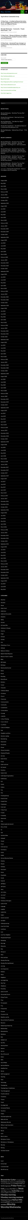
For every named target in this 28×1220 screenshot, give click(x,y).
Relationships (4, 1028)
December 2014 (5, 569)
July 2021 (3, 345)
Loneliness (3, 929)
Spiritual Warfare (5, 1065)
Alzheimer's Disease (5, 628)
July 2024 (3, 243)
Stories (2, 1071)
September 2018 (5, 441)
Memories (3, 946)
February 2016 (4, 529)
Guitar (2, 852)
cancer (22, 1180)
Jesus (2, 889)
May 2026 (3, 183)
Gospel (2, 841)
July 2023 (3, 277)
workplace (4, 1204)
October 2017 (4, 473)
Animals (3, 636)
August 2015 (4, 546)
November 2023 (5, 265)
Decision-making (5, 736)
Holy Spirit (3, 869)
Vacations (3, 1110)
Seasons (3, 1048)
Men (2, 949)
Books (2, 670)
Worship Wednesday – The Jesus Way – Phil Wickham (11, 165)
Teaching (3, 1076)
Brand (2, 673)
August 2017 (4, 478)
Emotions (3, 770)
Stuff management (5, 1074)
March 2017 (4, 493)
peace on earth (4, 991)
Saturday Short (4, 1045)
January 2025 (4, 226)
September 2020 (5, 373)
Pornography (4, 1003)
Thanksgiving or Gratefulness (8, 1088)
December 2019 (5, 399)
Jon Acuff (3, 895)
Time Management (5, 1091)
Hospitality (3, 875)
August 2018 (4, 444)
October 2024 (4, 234)
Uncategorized (4, 1105)
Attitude (3, 648)
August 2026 (4, 180)
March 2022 (4, 322)
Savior (11, 1202)
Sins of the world (5, 1054)
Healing (3, 861)
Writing (3, 1147)
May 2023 (3, 282)
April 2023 (3, 285)
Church (2, 696)
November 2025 (5, 197)
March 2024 (4, 254)
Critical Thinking (5, 719)
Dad (2, 730)
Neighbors (3, 977)
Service (2, 1051)
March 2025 (4, 220)
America (3, 631)
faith (24, 1183)
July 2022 (3, 311)
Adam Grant (4, 608)
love (22, 1191)
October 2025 (4, 200)
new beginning (4, 980)
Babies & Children (5, 650)
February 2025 (4, 223)
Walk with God (4, 1119)
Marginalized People (6, 937)
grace (5, 1188)
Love (2, 932)
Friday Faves (4, 809)
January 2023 (4, 294)
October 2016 (4, 507)
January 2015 (4, 566)
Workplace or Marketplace (7, 1142)
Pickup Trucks (4, 997)
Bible (2, 659)
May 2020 (3, 385)
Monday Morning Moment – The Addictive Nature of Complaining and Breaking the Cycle (13, 126)
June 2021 (3, 348)
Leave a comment (13, 32)
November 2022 (5, 299)
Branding (3, 676)
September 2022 (5, 305)
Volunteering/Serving (6, 1116)
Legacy (2, 915)
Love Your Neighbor (5, 934)
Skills (2, 1059)
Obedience (3, 986)
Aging (2, 619)
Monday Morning (5, 960)
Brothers (3, 682)
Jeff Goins (3, 886)
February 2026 (4, 192)
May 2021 (3, 351)
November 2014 (5, 572)
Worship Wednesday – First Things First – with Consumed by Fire (13, 145)
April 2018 (3, 456)
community (7, 1183)
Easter (21, 1183)
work (2, 1133)
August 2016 (4, 512)
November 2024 (5, 231)
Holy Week (12, 1188)
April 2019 (3, 422)
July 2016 (3, 515)
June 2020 (3, 382)
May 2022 (3, 316)
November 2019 (5, 402)
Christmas (3, 693)
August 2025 (4, 206)
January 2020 (4, 396)
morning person (4, 969)
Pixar (2, 1000)
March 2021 (4, 356)
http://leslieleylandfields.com (8, 76)
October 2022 (4, 302)
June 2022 (3, 314)
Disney (2, 747)
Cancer (2, 685)
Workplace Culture (5, 1139)
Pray (2, 1005)
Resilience (3, 1034)
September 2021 (5, 339)
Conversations (4, 710)
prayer (8, 1202)
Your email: (3, 58)
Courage (3, 713)
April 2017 (3, 490)
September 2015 (5, 544)
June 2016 (3, 518)
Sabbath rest (4, 1039)
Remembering (4, 1031)
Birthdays (3, 665)
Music (2, 974)
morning (3, 966)
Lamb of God (4, 903)
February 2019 (4, 427)
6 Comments (9, 40)
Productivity (4, 1008)
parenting (3, 1202)
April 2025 (3, 217)
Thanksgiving (4, 1085)
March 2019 (4, 424)
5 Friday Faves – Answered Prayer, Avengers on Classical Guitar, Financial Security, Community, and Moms (13, 44)
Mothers (3, 971)
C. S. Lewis (18, 1180)
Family (2, 784)
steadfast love (4, 1068)
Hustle (2, 878)
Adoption (3, 616)
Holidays (3, 866)
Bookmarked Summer (6, 668)
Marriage (3, 943)
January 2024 (4, 260)
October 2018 (4, 439)
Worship (3, 1145)
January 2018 (4, 464)
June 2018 (3, 450)
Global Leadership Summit (7, 824)
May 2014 (3, 589)
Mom (2, 954)
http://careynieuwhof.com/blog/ (8, 90)
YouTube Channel (5, 1150)
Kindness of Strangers (6, 900)
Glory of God (4, 827)
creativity (3, 716)
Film (2, 792)
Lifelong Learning (5, 923)
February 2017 (4, 495)
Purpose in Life (4, 1014)
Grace (2, 844)
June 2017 (3, 484)
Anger (2, 633)
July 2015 (3, 549)
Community (4, 704)
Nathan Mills (17, 1200)
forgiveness (8, 1186)
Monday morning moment (12, 1197)
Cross (12, 1183)
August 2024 (4, 240)
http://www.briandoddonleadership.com (10, 87)
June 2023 (3, 280)
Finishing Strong (5, 795)
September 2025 (5, 203)
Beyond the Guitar (5, 79)
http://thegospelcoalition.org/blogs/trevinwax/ (12, 81)
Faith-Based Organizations (7, 775)
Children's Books (5, 690)
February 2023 (4, 291)
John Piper (4, 1191)
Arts (2, 642)
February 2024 (4, 257)
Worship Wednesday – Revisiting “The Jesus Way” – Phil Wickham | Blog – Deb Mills (13, 142)
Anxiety (3, 639)
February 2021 (4, 359)
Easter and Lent (4, 764)
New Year (3, 983)
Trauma (2, 1099)
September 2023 (5, 271)
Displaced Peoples (5, 753)
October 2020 (4, 370)
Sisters (2, 1057)
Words (2, 1130)
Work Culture (4, 1136)
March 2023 (4, 288)
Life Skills (3, 920)
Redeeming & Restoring (6, 1025)
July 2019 (3, 413)
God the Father (4, 835)
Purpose (3, 1011)
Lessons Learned (5, 917)
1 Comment (12, 25)
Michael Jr (3, 951)
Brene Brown (4, 679)
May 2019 (3, 419)
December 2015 (5, 535)
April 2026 (3, 186)
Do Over (3, 756)
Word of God (4, 1128)
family (3, 1186)
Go (1, 829)
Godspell (3, 838)
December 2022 (5, 297)
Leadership (3, 912)
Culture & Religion (5, 727)
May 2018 (3, 453)
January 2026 (4, 194)
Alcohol (3, 622)
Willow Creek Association (7, 1125)
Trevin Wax (16, 1202)
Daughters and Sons (5, 733)
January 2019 (4, 430)
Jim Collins (3, 892)
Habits (2, 855)
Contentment (4, 707)
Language (3, 906)
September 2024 (5, 237)
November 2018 (5, 436)
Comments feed (4, 1166)
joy (7, 1191)
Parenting (3, 988)
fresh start (3, 807)
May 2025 (3, 214)
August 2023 (4, 274)
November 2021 (5, 333)
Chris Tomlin (10, 1182)
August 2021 (4, 342)
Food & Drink (4, 798)
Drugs (2, 761)
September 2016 (5, 510)
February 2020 (4, 393)
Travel (2, 1102)
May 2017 (3, 487)
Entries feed (4, 1163)
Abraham (3, 602)
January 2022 (4, 328)
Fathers (2, 787)
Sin (13, 1202)
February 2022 (4, 325)
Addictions (3, 611)
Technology (3, 1082)
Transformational (5, 1093)
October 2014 (4, 575)
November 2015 (5, 538)
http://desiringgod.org (6, 93)
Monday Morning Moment (7, 963)
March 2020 (4, 390)
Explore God (4, 773)
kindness (10, 1191)
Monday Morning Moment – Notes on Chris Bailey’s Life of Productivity (13, 169)
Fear (2, 790)
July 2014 (3, 583)
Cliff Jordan (3, 1183)
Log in (2, 1161)
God (2, 832)
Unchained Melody (5, 1108)
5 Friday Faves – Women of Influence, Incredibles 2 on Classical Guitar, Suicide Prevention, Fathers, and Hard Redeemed (14, 37)
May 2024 (3, 248)
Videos (2, 1113)
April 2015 (3, 558)
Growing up (3, 849)
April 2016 (3, 524)
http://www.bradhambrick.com (8, 84)
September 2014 (5, 578)
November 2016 (5, 504)
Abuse (2, 605)
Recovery (3, 1022)
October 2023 (4, 268)
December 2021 (5, 331)
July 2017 (3, 481)
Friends (2, 812)
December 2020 (5, 365)
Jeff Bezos (3, 883)
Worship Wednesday (11, 1207)
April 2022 (3, 319)
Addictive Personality (6, 614)
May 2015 (3, 555)
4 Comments (9, 47)
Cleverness (3, 699)
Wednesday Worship (6, 1122)
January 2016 (4, 532)
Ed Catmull (3, 767)
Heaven (2, 863)
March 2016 (4, 527)
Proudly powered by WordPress (7, 1218)
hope (17, 1188)
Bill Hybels (3, 662)
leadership (15, 1191)
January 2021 (4, 362)
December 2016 (5, 501)
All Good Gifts (4, 625)
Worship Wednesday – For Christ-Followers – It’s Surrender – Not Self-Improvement (13, 159)
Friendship (3, 815)
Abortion (3, 599)
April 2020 (3, 387)
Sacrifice (3, 1042)
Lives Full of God (5, 926)
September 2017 (5, 475)
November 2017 (5, 470)
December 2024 (5, 228)
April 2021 (3, 353)
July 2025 (3, 209)
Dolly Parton (4, 758)
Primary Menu (26, 12)
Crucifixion (3, 724)
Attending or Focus (5, 645)
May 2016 (3, 521)
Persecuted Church (5, 994)
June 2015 (3, 552)
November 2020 (5, 368)
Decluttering (4, 739)
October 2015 (4, 541)
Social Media (4, 1062)
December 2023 (5, 263)
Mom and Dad (4, 957)
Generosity (3, 818)
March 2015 (4, 561)
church (14, 1182)
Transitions (3, 1096)
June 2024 (3, 245)
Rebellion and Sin (5, 1017)
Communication (5, 702)
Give (2, 821)
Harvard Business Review (7, 858)
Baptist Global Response (6, 653)
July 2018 (3, 447)
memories (11, 1192)
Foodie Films (4, 801)
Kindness (3, 898)
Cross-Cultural (4, 721)
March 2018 (4, 458)
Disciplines (3, 744)
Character (3, 687)
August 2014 (4, 581)
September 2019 (5, 407)
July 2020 (3, 379)
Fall (2, 781)
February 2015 (4, 563)
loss (20, 1191)
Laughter (3, 909)
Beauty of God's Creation (7, 656)
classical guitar (20, 1182)
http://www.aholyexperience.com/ (9, 73)
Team (2, 1079)
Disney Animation (5, 750)
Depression (3, 741)
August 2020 (4, 376)
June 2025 (3, 211)
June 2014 (3, 586)
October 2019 (4, 404)
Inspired (3, 880)
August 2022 (4, 308)
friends (23, 1186)
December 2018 (5, 433)
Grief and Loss (4, 846)
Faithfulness (4, 778)
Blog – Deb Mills (6, 12)
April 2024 (3, 251)
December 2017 (5, 467)
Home (2, 872)
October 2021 (4, 336)
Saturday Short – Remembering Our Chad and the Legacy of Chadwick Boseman (13, 152)
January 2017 (4, 498)
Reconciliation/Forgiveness (7, 1020)
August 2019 (4, 410)
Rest (2, 1037)
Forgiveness (4, 804)
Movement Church (6, 1200)
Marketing (3, 940)
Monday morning (8, 1194)
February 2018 (4, 461)
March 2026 (4, 189)
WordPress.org (4, 1169)
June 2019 (3, 416)
